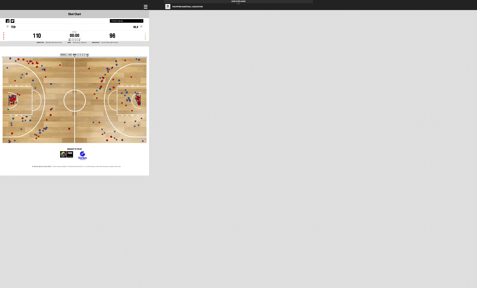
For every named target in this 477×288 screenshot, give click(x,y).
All (87, 55)
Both (74, 55)
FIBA (66, 155)
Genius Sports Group (82, 155)
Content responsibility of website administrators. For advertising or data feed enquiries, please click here (86, 166)
